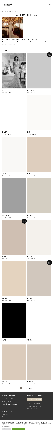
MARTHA (5, 90)
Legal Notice (5, 414)
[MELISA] (39, 195)
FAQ (3, 417)
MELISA (30, 215)
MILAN (29, 298)
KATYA (4, 298)
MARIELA (30, 90)
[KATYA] (14, 278)
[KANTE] (39, 154)
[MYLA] (14, 237)
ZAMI (29, 132)
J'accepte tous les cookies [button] (18, 428)
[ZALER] (14, 112)
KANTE (29, 173)
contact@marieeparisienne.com (10, 404)
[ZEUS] (14, 154)
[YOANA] (39, 320)
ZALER (4, 132)
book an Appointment (36, 399)
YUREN (4, 340)
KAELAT (30, 381)
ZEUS (4, 173)
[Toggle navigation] (46, 4)
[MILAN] (39, 278)
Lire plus (8, 426)
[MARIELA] (39, 70)
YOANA (29, 340)
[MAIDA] (39, 237)
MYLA (4, 257)
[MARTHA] (14, 70)
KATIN (4, 381)
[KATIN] (14, 361)
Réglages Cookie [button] (6, 428)
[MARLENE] (14, 195)
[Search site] (50, 4)
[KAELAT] (39, 361)
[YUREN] (14, 320)
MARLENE (5, 215)
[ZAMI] (39, 112)
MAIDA (29, 257)
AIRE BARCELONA (6, 92)
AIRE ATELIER (5, 342)
